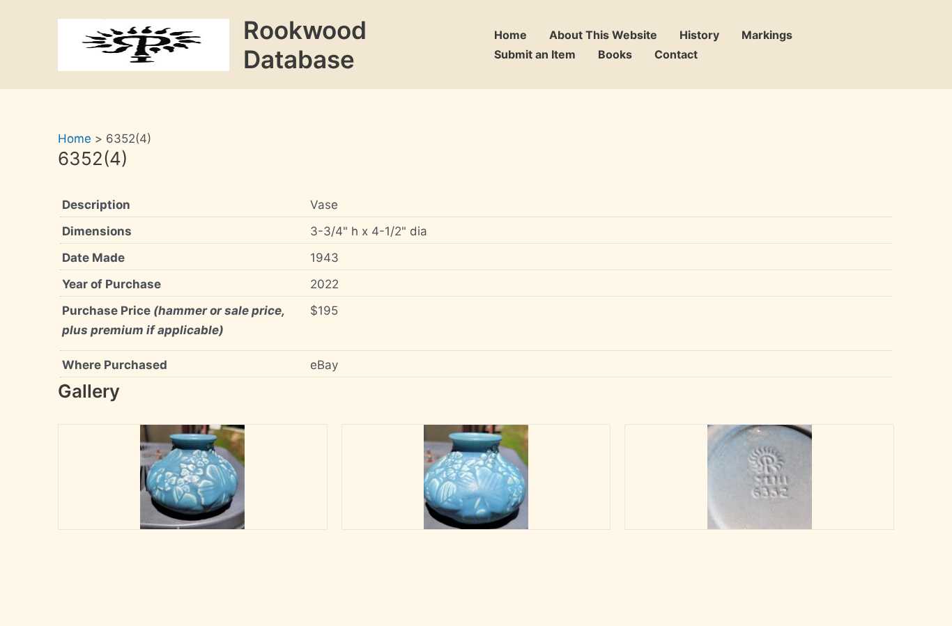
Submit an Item (535, 54)
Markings (767, 35)
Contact (676, 54)
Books (615, 54)
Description (96, 205)
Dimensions (97, 231)
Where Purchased (114, 365)
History (699, 35)
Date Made (93, 258)
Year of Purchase (111, 284)
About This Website (603, 35)
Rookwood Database (305, 44)
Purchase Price (173, 320)
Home (510, 35)
